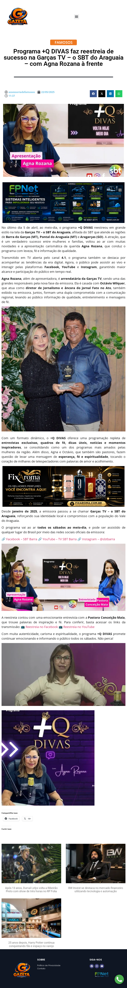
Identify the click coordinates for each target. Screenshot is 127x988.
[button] (76, 16)
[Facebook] (92, 966)
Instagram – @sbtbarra (98, 539)
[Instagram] (97, 966)
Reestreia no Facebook (42, 627)
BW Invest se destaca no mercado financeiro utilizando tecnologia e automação (95, 889)
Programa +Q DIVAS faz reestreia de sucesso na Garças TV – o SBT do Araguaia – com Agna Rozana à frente (63, 57)
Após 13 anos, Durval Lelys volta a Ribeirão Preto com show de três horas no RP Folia (31, 889)
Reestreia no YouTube (78, 627)
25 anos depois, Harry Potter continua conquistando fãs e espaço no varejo (31, 944)
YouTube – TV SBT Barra (60, 539)
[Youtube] (102, 966)
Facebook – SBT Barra (21, 539)
